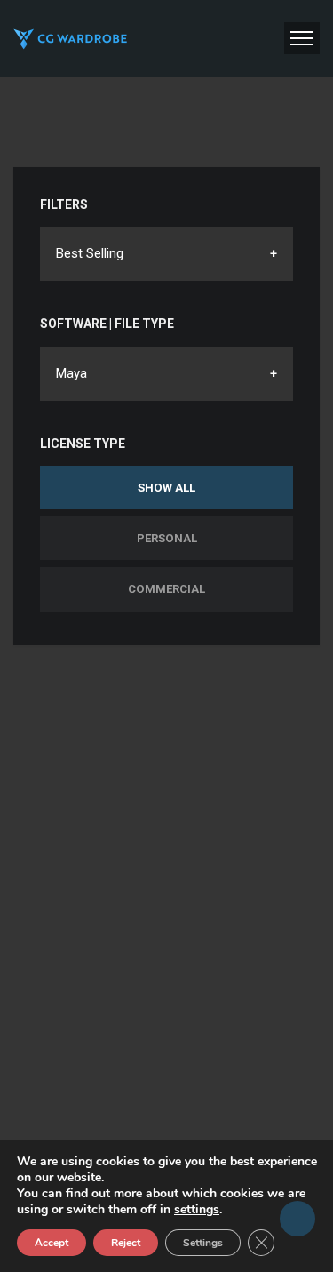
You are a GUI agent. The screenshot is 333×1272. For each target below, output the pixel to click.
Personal (167, 538)
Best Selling (89, 253)
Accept (51, 1243)
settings (196, 1210)
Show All (166, 487)
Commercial (166, 589)
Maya (71, 373)
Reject (125, 1243)
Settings (203, 1243)
